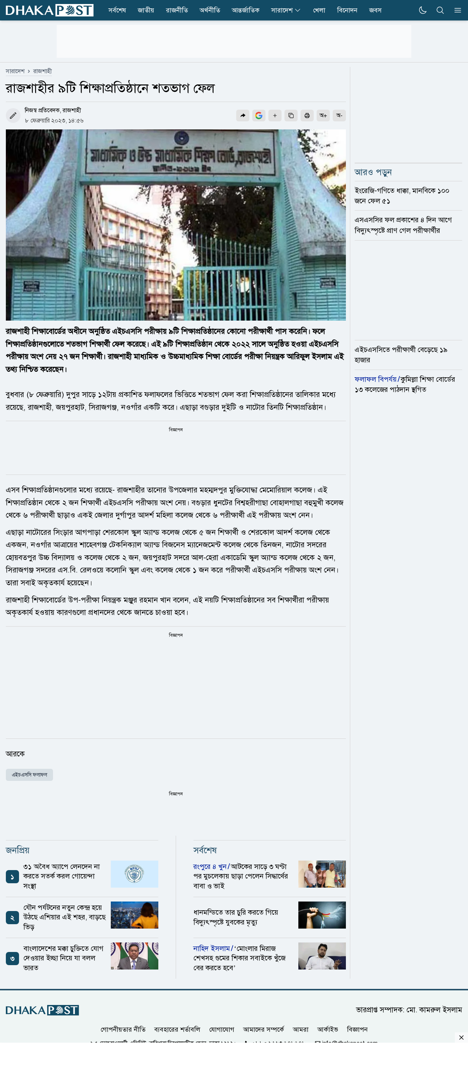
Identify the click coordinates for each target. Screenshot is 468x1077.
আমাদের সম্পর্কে (263, 1029)
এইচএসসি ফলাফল (29, 775)
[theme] (422, 10)
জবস (375, 10)
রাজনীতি (177, 10)
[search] (440, 10)
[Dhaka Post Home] (42, 1010)
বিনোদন (347, 10)
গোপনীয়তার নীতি (123, 1029)
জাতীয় (146, 10)
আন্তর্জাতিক (246, 10)
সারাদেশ (281, 10)
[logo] (50, 10)
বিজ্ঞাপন (357, 1029)
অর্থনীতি (210, 10)
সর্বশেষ (117, 10)
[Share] (242, 115)
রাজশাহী (42, 71)
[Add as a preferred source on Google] (258, 115)
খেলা (319, 10)
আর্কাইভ (327, 1029)
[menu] (455, 10)
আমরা (301, 1029)
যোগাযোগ (221, 1029)
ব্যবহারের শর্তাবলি (177, 1029)
